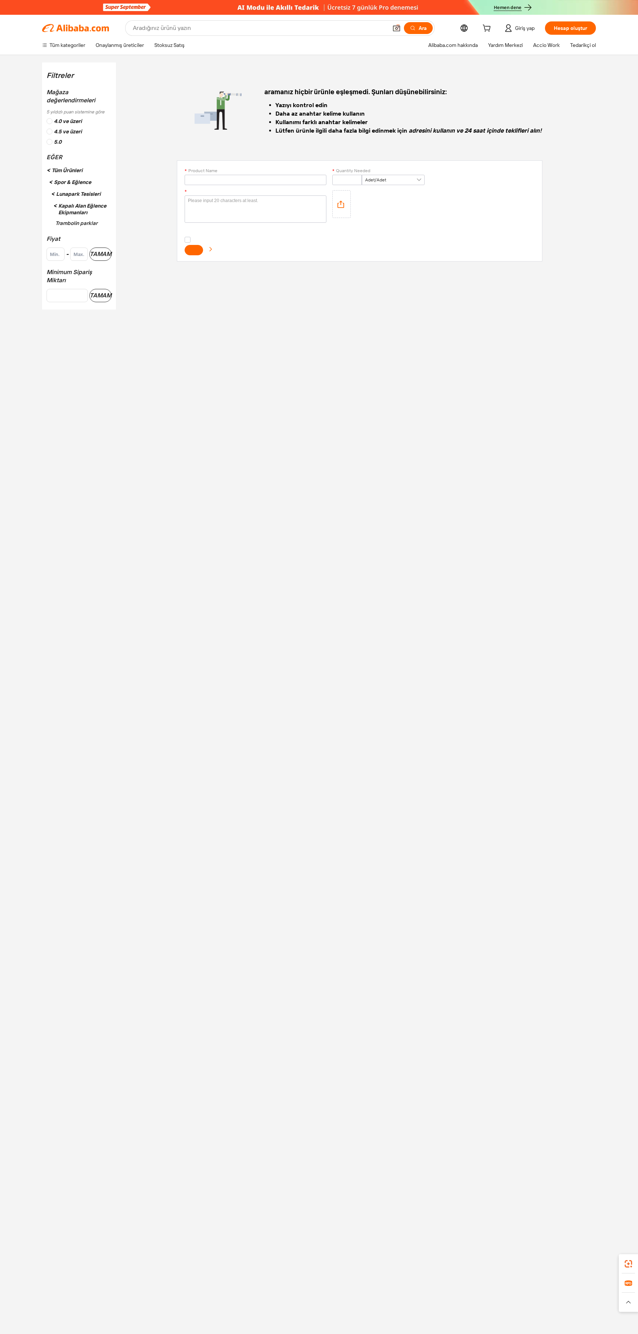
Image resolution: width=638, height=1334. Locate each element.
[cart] (488, 29)
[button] (396, 28)
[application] (341, 204)
